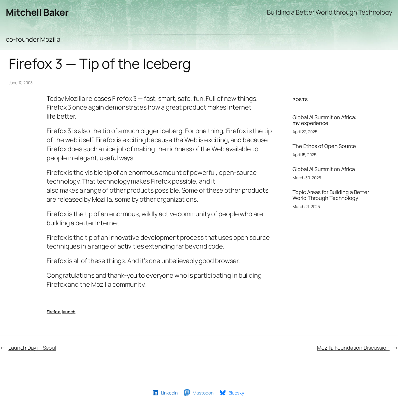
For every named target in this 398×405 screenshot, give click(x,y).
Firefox (53, 311)
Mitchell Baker (37, 12)
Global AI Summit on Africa (324, 169)
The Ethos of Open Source (324, 146)
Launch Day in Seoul (32, 347)
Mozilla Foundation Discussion (353, 347)
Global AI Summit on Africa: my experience (324, 120)
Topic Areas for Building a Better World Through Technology (331, 195)
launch (68, 311)
